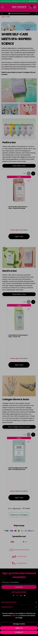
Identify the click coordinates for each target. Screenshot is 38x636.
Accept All (19, 632)
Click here (15, 615)
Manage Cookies (19, 624)
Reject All (19, 628)
